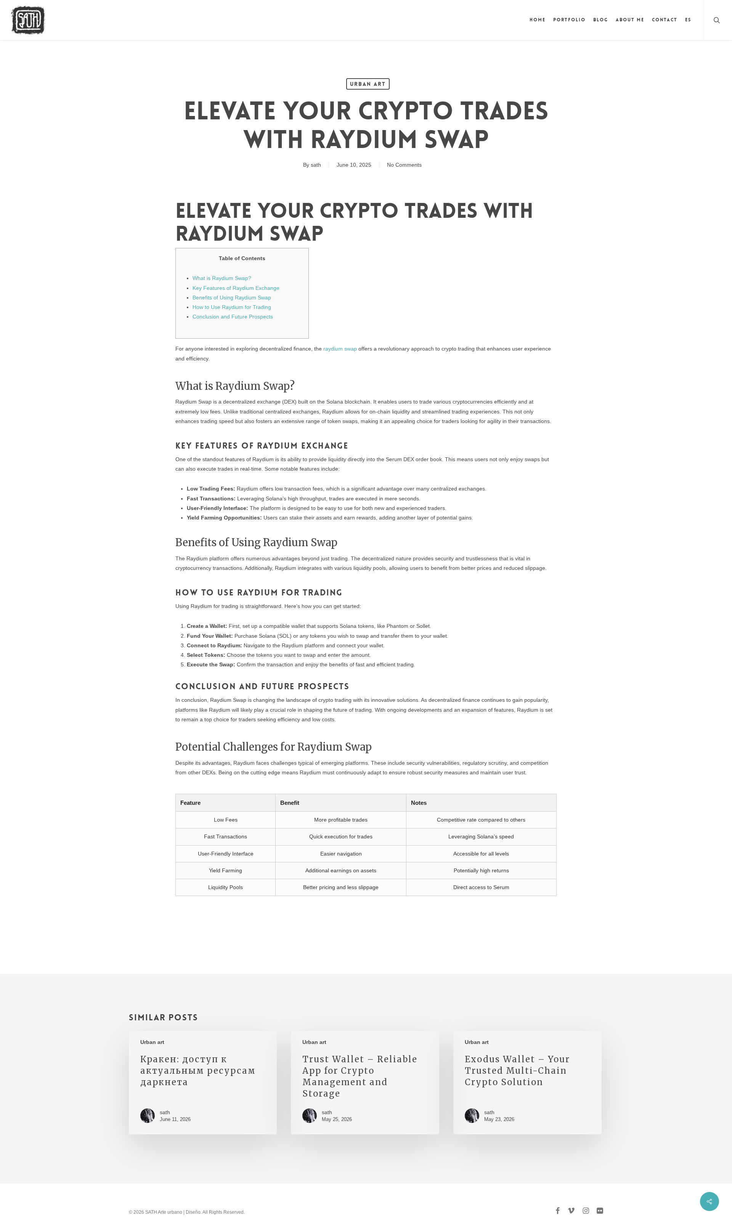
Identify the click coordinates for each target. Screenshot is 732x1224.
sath (316, 165)
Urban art (368, 83)
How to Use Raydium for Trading (232, 307)
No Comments (404, 165)
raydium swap (340, 349)
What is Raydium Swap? (222, 278)
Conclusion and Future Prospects (233, 317)
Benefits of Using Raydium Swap (232, 297)
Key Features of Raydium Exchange (236, 288)
